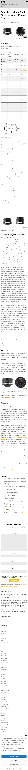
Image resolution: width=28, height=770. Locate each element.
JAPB (3, 2)
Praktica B (8, 397)
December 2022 (4, 722)
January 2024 (4, 701)
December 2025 (4, 662)
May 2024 (3, 695)
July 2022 (3, 729)
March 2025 (3, 681)
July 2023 (3, 711)
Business (3, 629)
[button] (26, 735)
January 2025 (4, 685)
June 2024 (3, 692)
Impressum (21, 768)
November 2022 (4, 724)
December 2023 (4, 704)
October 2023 (4, 706)
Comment (14, 533)
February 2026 (4, 658)
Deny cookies (14, 760)
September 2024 (5, 690)
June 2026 (3, 653)
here (11, 616)
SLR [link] (2, 411)
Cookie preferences (14, 764)
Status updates (4, 635)
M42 (9, 70)
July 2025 (3, 672)
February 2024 (4, 699)
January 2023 (4, 720)
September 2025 (5, 667)
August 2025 (4, 669)
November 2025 (4, 665)
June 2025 (3, 674)
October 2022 (4, 727)
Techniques (3, 638)
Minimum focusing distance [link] (3, 99)
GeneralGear (4, 631)
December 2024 (4, 688)
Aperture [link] (3, 66)
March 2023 (3, 715)
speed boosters (9, 445)
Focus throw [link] (16, 92)
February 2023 (4, 718)
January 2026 (4, 660)
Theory (2, 640)
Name (14, 553)
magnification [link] (17, 100)
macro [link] (21, 196)
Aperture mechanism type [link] (4, 115)
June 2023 (3, 713)
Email (14, 561)
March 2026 (3, 655)
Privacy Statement (14, 768)
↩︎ (10, 503)
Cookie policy (7, 768)
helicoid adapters (17, 437)
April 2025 (3, 678)
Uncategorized (4, 642)
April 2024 (3, 697)
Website (14, 568)
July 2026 (3, 651)
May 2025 (3, 676)
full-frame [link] (7, 455)
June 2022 (3, 731)
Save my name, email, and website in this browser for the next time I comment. (14, 577)
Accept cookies (14, 756)
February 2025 (4, 683)
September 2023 (5, 708)
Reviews (3, 633)
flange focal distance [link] (20, 453)
